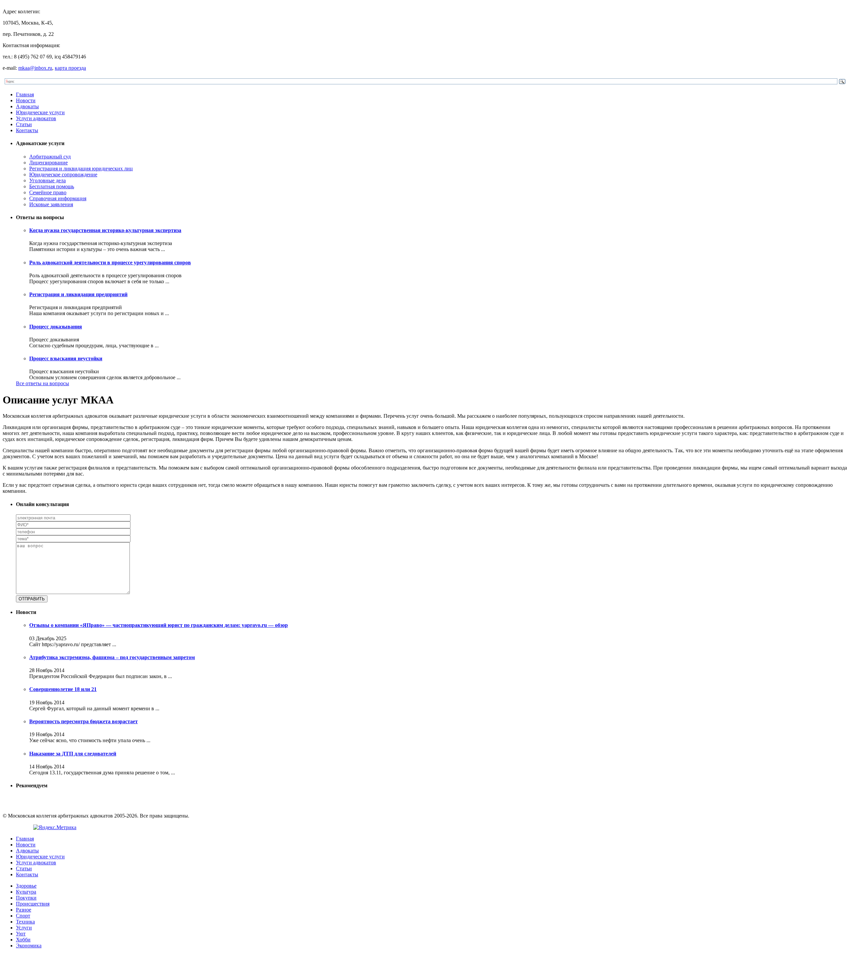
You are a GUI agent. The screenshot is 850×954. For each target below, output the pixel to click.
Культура (26, 892)
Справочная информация (57, 198)
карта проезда (70, 68)
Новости (26, 100)
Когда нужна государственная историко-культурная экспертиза (105, 230)
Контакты (27, 130)
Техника (25, 921)
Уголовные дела (47, 180)
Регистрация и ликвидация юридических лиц (81, 168)
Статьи (24, 124)
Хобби (23, 939)
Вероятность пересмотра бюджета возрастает (83, 721)
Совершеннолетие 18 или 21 (63, 689)
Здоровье (26, 886)
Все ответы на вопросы (42, 383)
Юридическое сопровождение (63, 174)
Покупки (26, 898)
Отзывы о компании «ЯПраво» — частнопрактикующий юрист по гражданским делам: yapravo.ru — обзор (158, 625)
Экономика (29, 945)
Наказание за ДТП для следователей (72, 753)
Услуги (24, 927)
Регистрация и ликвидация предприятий (78, 294)
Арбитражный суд (50, 156)
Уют (21, 933)
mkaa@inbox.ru (35, 68)
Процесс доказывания (55, 326)
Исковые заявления (51, 204)
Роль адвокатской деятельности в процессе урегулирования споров (110, 262)
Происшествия (32, 904)
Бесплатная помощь (51, 186)
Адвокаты (27, 106)
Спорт (23, 915)
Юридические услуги (40, 112)
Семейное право (47, 192)
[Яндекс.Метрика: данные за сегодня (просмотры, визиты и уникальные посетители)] (54, 827)
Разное (23, 909)
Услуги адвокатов (36, 118)
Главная (25, 94)
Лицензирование (48, 162)
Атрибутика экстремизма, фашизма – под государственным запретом (112, 657)
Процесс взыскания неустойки (65, 358)
